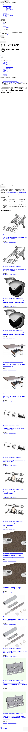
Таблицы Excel (6, 14)
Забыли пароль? (4, 34)
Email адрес (3, 37)
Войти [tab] (4, 26)
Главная (5, 4)
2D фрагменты (9, 10)
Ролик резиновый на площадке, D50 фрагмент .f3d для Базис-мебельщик (13, 301)
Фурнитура (8, 8)
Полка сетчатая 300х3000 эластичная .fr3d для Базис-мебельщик (15, 238)
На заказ (5, 16)
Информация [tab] (6, 95)
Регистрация (3, 42)
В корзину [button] (5, 242)
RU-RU (4, 23)
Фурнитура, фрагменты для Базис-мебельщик (13, 82)
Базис (4, 63)
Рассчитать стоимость (8, 15)
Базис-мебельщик (7, 6)
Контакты (5, 17)
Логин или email (4, 29)
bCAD (4, 11)
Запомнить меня (5, 33)
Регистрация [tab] (6, 27)
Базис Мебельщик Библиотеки (10, 81)
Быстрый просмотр (12, 242)
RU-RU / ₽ (3, 20)
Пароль (2, 30)
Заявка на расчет (6, 72)
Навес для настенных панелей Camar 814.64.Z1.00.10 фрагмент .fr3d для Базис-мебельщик (15, 684)
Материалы (8, 7)
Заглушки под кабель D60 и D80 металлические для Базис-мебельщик (13, 556)
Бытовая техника (9, 9)
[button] (2, 52)
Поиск (14, 2)
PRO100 (5, 13)
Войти (2, 36)
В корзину (3, 186)
